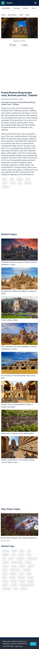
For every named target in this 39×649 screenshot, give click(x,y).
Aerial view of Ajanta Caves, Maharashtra (17, 433)
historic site (32, 558)
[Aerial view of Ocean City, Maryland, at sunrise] (3, 28)
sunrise (30, 581)
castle (29, 555)
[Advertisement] (19, 70)
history (28, 562)
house (12, 577)
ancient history (17, 562)
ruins (5, 179)
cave (28, 573)
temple (19, 179)
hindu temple (15, 570)
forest (30, 577)
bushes (5, 581)
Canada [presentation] (25, 8)
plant (4, 577)
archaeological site (26, 585)
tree (21, 573)
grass (28, 179)
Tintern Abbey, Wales (9, 320)
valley (14, 566)
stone (5, 183)
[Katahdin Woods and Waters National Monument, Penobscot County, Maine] (36, 28)
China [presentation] (33, 8)
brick (15, 589)
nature (22, 566)
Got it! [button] (33, 644)
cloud (13, 183)
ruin (11, 179)
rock (11, 558)
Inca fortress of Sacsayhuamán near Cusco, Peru (18, 376)
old (4, 558)
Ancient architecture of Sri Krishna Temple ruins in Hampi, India (17, 461)
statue (5, 573)
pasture (24, 589)
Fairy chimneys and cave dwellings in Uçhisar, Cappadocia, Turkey (19, 347)
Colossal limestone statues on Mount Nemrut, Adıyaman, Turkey (19, 263)
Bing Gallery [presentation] (6, 8)
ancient (30, 566)
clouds (5, 585)
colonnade (6, 589)
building (27, 183)
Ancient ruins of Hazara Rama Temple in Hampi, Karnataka (17, 405)
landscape (20, 558)
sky (20, 183)
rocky (14, 581)
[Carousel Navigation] (19, 529)
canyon (5, 566)
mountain (27, 570)
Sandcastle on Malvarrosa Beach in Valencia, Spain (18, 292)
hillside (13, 573)
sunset (22, 581)
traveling (21, 577)
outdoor (6, 187)
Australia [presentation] (17, 8)
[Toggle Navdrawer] (35, 3)
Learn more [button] (19, 646)
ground (13, 585)
